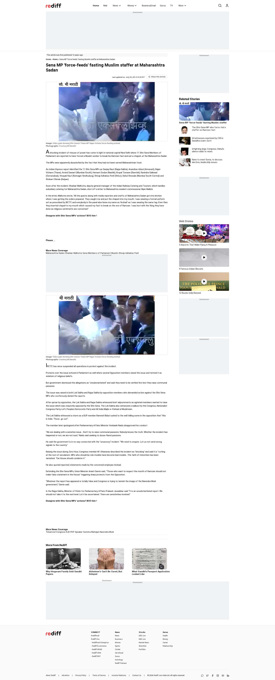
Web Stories (186, 221)
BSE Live (142, 636)
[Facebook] (212, 675)
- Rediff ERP (95, 656)
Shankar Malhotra (73, 253)
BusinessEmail (149, 5)
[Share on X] (207, 675)
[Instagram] (218, 675)
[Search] (220, 5)
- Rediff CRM (96, 653)
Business (119, 639)
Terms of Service (99, 675)
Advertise (65, 675)
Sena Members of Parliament (96, 253)
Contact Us (136, 675)
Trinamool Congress (55, 532)
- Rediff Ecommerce (98, 646)
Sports (117, 646)
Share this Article (158, 77)
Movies (118, 643)
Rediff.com (158, 675)
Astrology (119, 660)
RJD (67, 532)
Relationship (168, 646)
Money (131, 5)
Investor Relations (119, 675)
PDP (72, 532)
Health (165, 636)
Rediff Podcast (121, 663)
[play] (204, 233)
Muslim (114, 253)
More (181, 5)
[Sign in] (227, 5)
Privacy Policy (80, 675)
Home (96, 5)
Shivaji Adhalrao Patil (128, 253)
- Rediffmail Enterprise (99, 643)
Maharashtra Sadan (55, 253)
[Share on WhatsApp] (202, 675)
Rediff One (95, 639)
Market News (144, 643)
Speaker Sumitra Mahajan (86, 532)
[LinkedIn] (228, 675)
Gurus (163, 5)
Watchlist (142, 646)
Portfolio (142, 649)
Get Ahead (119, 653)
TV (171, 5)
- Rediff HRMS (96, 649)
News (115, 5)
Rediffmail (95, 636)
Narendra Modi (106, 532)
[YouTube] (223, 675)
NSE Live (142, 639)
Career (165, 643)
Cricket (117, 649)
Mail (105, 5)
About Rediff (51, 675)
